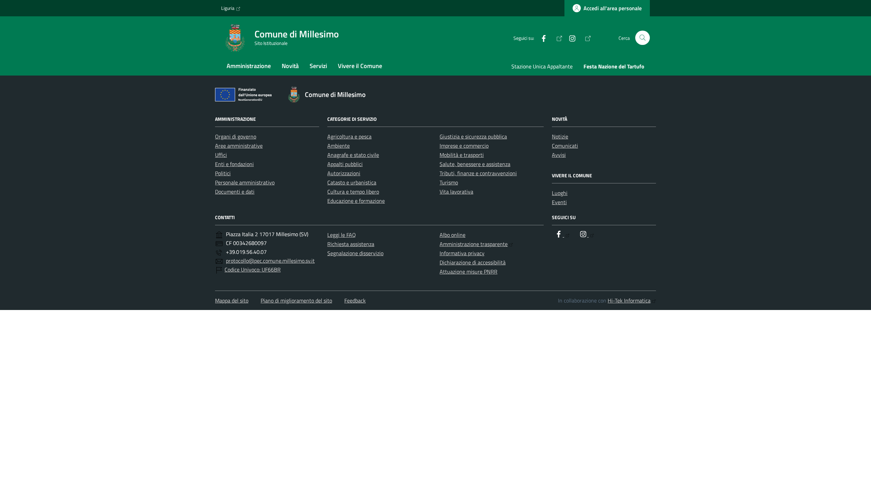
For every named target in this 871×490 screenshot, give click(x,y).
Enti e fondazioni (234, 164)
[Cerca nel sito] (642, 38)
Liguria (227, 8)
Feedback (355, 300)
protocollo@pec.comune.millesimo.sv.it (270, 261)
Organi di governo (235, 136)
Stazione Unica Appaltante (542, 66)
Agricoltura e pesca (349, 136)
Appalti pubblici (345, 164)
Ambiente (338, 146)
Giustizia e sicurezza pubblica (473, 136)
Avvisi (559, 155)
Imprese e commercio (464, 146)
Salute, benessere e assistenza (475, 164)
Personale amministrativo (245, 182)
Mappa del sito (231, 300)
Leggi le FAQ (341, 235)
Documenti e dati (234, 191)
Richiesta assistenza (350, 244)
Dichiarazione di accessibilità (473, 262)
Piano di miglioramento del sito (296, 300)
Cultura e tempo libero (353, 191)
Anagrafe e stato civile (353, 155)
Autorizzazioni (343, 173)
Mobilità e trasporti (462, 155)
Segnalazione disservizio (355, 253)
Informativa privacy (462, 253)
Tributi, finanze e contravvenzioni (478, 173)
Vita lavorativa (456, 191)
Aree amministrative (239, 146)
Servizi (318, 65)
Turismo (449, 182)
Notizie (560, 136)
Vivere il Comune (360, 65)
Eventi (559, 202)
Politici (223, 173)
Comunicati (565, 146)
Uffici (221, 155)
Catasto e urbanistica (351, 182)
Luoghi (560, 193)
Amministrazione (249, 65)
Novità (290, 65)
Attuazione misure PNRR (468, 271)
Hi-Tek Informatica (629, 300)
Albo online (452, 235)
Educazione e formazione (356, 201)
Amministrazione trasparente (474, 244)
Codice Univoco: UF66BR (253, 269)
